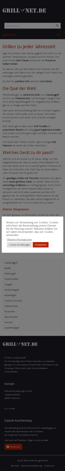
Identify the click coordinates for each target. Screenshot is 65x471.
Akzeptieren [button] (40, 244)
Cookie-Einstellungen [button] (19, 244)
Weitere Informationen (19, 239)
